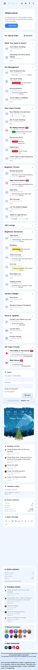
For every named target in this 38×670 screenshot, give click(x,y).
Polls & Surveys (15, 255)
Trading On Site (15, 282)
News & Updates (12, 315)
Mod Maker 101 (15, 274)
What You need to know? (16, 43)
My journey (18, 141)
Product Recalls (15, 336)
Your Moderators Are (17, 71)
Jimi (24, 116)
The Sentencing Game (17, 364)
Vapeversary (14, 147)
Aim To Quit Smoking (17, 120)
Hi (12, 116)
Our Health (14, 218)
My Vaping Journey (17, 127)
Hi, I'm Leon (15, 75)
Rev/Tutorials (15, 199)
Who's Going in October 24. (24, 239)
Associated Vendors (22, 82)
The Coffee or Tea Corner (19, 351)
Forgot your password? (11, 389)
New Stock (14, 297)
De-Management (12, 67)
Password (7, 382)
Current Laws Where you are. (20, 319)
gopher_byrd (21, 143)
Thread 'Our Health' (12, 465)
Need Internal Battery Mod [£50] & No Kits (22, 184)
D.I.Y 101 (13, 264)
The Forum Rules (16, 79)
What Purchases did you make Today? (21, 194)
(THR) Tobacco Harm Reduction (21, 157)
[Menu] (5, 3)
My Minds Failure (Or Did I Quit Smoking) (24, 131)
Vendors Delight (12, 293)
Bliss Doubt (22, 325)
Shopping (13, 245)
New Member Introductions (20, 112)
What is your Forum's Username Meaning (22, 174)
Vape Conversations (17, 180)
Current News (15, 329)
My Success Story (16, 137)
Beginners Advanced (14, 232)
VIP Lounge (10, 225)
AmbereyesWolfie (27, 356)
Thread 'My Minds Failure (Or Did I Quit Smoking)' (18, 591)
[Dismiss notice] (36, 662)
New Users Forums (13, 108)
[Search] (33, 3)
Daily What (14, 190)
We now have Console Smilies (19, 92)
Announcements (16, 88)
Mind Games (14, 360)
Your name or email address (13, 376)
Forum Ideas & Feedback (19, 98)
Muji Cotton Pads (21, 249)
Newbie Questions (16, 171)
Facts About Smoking (17, 47)
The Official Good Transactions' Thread (22, 285)
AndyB (31, 509)
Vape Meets (14, 235)
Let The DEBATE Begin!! (18, 207)
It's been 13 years (20, 151)
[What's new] (29, 3)
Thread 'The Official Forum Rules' (16, 477)
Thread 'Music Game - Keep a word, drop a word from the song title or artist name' (19, 599)
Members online (13, 486)
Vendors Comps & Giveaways (20, 305)
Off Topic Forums (12, 347)
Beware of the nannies (17, 323)
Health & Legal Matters (18, 215)
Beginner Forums (12, 167)
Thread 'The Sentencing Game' (16, 471)
